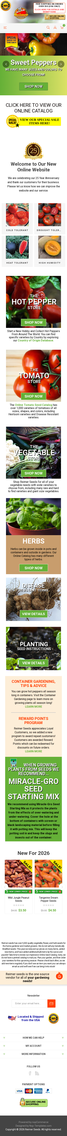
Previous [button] (6, 64)
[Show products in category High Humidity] (49, 247)
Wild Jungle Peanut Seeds (18, 899)
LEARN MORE (33, 706)
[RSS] (37, 1073)
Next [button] (61, 64)
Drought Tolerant (51, 230)
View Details (33, 663)
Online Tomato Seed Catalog (33, 405)
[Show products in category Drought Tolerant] (49, 214)
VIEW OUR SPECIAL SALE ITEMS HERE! (39, 121)
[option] (33, 64)
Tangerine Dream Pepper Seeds (48, 899)
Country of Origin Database (35, 340)
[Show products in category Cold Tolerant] (17, 214)
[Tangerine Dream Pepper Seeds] (48, 873)
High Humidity (50, 263)
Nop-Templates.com (40, 1125)
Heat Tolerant (17, 263)
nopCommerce (40, 1122)
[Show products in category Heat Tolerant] (17, 247)
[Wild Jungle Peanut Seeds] (18, 873)
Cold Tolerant (17, 230)
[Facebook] (30, 1073)
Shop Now (34, 86)
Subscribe (51, 1003)
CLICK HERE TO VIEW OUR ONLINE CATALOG (34, 108)
